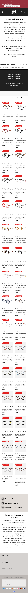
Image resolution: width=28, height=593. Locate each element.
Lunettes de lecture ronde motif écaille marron (20, 482)
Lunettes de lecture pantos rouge (7, 218)
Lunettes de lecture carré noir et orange (20, 313)
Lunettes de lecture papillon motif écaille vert (7, 385)
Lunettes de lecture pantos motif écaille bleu (20, 360)
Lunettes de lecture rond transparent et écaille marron (7, 289)
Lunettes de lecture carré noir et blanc (20, 264)
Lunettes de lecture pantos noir (20, 218)
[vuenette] (14, 12)
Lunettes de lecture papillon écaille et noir (20, 193)
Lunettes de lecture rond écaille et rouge (7, 143)
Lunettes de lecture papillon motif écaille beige (7, 410)
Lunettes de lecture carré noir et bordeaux (7, 478)
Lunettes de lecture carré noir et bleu (20, 458)
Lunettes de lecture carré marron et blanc (20, 241)
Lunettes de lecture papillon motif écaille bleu (20, 385)
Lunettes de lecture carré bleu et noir (7, 313)
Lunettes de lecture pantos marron (7, 119)
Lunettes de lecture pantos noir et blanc (20, 119)
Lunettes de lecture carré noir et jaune (7, 434)
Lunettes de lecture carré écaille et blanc (7, 264)
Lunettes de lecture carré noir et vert (20, 434)
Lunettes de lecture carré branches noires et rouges (20, 144)
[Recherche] (21, 12)
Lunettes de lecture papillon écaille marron (20, 169)
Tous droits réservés (19, 577)
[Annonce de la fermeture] (24, 4)
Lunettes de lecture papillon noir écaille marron (7, 193)
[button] (2, 12)
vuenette (11, 577)
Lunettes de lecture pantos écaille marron (7, 241)
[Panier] (24, 12)
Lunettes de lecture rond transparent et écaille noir (20, 289)
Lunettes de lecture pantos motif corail (7, 360)
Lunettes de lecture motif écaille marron (20, 409)
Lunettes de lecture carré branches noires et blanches (7, 169)
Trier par (24, 98)
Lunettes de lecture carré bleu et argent (7, 336)
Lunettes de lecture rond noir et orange (20, 336)
